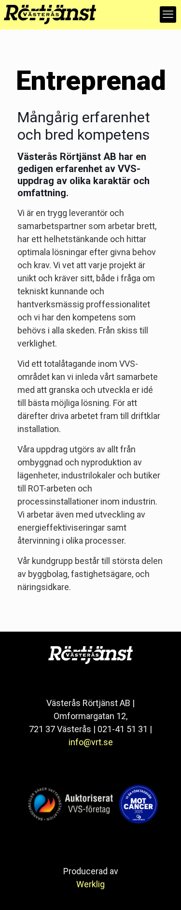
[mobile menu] (168, 14)
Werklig (90, 884)
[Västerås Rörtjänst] (48, 14)
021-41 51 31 (122, 729)
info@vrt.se (91, 742)
